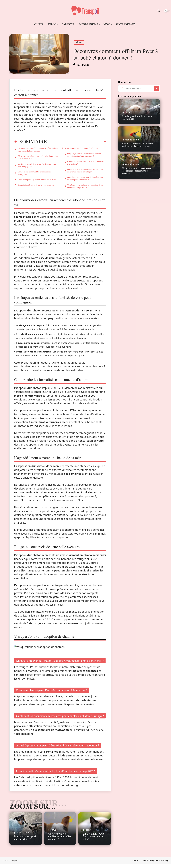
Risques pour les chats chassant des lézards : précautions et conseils (137, 170)
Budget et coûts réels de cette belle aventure (36, 184)
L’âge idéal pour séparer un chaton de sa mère (37, 179)
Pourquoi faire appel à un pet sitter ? (25, 837)
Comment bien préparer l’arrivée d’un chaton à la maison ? (86, 162)
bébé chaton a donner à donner (68, 118)
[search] (159, 10)
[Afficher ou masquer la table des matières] (76, 141)
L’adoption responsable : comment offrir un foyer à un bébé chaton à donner (38, 149)
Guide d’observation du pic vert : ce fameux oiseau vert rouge (138, 144)
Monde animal (23, 832)
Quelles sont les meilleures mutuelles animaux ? (59, 836)
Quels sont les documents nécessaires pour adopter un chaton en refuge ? (85, 170)
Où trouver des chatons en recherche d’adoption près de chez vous (38, 157)
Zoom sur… (32, 805)
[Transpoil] (85, 11)
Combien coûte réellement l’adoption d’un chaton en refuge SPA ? (85, 186)
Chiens (128, 112)
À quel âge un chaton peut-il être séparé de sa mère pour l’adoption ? (85, 178)
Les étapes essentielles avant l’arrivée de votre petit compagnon (37, 165)
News (53, 830)
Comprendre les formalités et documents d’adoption (34, 173)
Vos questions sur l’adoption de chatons (81, 148)
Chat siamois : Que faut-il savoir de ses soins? (93, 836)
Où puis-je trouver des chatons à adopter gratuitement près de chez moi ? (84, 154)
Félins (79, 42)
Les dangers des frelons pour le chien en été (137, 117)
